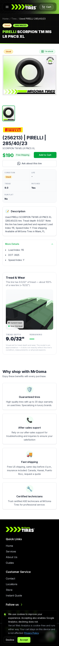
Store (9, 589)
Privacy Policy (31, 633)
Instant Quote (14, 595)
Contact (10, 578)
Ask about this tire (39, 164)
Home (6, 18)
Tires (14, 18)
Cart (48, 7)
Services (11, 551)
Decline (10, 639)
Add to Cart (47, 156)
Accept (24, 639)
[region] (29, 75)
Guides (10, 562)
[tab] (9, 113)
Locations (11, 584)
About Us (11, 557)
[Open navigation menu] (7, 6)
